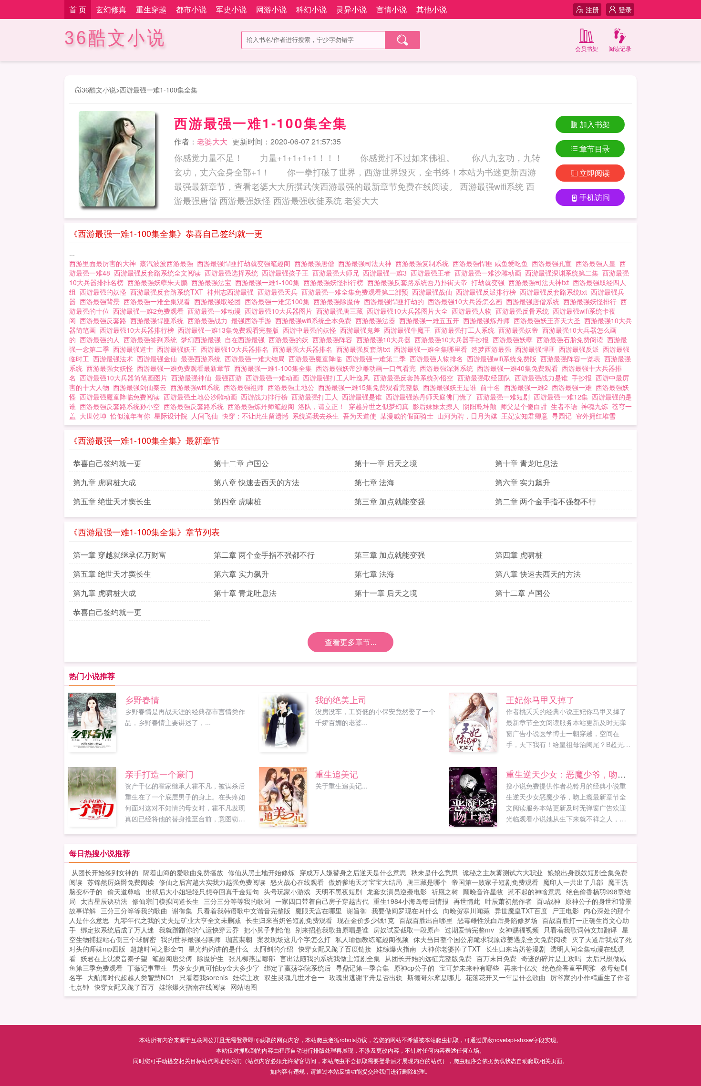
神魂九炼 (594, 406)
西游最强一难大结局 (257, 358)
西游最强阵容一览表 (572, 358)
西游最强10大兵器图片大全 (409, 311)
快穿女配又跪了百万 (124, 987)
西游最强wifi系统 (197, 387)
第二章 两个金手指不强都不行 (545, 501)
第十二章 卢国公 (241, 463)
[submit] (402, 40)
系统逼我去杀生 (315, 415)
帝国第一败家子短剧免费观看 (495, 882)
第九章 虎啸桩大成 (104, 482)
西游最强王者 (432, 272)
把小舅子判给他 (267, 929)
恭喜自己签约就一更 (107, 463)
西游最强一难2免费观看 (150, 311)
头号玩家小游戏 (287, 891)
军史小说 (231, 9)
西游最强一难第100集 (279, 301)
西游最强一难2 (528, 387)
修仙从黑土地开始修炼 (261, 872)
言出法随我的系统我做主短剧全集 (330, 958)
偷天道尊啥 (124, 891)
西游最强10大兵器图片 (280, 311)
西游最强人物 (473, 311)
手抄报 (584, 377)
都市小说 (191, 9)
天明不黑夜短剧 (338, 891)
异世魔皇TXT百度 (521, 910)
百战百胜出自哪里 (426, 920)
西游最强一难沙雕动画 (489, 272)
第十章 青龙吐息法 (526, 463)
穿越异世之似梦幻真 (379, 406)
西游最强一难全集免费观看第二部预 (356, 292)
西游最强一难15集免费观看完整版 (370, 387)
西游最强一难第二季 (378, 358)
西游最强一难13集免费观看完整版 (230, 330)
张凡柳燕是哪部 (251, 958)
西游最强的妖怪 (105, 292)
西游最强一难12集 (563, 396)
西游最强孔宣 (554, 263)
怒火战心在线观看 (297, 882)
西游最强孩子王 (287, 272)
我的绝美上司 (341, 699)
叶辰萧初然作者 (508, 901)
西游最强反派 (581, 349)
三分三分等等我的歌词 (237, 901)
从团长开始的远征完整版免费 (428, 958)
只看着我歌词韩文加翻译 (580, 929)
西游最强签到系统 (152, 339)
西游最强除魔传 (338, 301)
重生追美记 (336, 774)
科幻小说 (311, 9)
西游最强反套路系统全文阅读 (159, 272)
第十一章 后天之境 (385, 463)
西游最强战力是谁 (543, 377)
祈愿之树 (445, 891)
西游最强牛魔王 (409, 330)
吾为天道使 (359, 415)
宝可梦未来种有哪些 (469, 968)
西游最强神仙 (193, 377)
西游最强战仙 (434, 292)
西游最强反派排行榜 (488, 292)
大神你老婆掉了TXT (451, 948)
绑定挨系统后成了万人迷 (117, 929)
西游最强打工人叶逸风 (338, 377)
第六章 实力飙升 (522, 482)
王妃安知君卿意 (524, 415)
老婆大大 (212, 141)
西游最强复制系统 (424, 263)
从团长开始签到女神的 (105, 872)
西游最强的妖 (290, 339)
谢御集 (182, 910)
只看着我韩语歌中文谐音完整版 (243, 910)
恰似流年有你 (130, 415)
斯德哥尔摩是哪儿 (434, 977)
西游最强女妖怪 (111, 368)
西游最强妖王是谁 (451, 387)
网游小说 (271, 9)
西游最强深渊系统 (448, 368)
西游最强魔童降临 (317, 358)
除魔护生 (210, 958)
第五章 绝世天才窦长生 (112, 501)
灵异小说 (351, 9)
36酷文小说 (115, 38)
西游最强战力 (209, 320)
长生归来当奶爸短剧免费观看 (289, 920)
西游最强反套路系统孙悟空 (415, 377)
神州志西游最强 (232, 292)
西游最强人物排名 (438, 358)
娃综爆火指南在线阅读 (192, 987)
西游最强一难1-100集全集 (158, 89)
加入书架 (594, 124)
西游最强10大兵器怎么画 (467, 301)
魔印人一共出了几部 (573, 882)
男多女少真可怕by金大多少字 (215, 968)
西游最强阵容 (334, 339)
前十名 (492, 387)
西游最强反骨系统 (524, 311)
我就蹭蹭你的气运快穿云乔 (199, 929)
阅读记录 (619, 48)
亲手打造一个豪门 (159, 774)
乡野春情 (142, 699)
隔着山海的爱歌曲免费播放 (183, 872)
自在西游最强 (246, 339)
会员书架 (586, 48)
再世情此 (467, 901)
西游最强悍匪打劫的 (396, 301)
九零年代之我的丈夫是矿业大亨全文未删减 (177, 920)
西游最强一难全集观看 (159, 301)
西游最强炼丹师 (488, 320)
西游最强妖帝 (520, 330)
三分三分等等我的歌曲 (134, 910)
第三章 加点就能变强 (389, 501)
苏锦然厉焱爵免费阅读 (120, 882)
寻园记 (562, 415)
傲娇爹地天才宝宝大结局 (365, 882)
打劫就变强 (489, 282)
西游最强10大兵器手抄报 (453, 339)
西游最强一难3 (387, 272)
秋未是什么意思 (434, 872)
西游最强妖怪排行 (591, 301)
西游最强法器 (377, 320)
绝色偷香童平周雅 (569, 968)
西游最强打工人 (316, 396)
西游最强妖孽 (514, 339)
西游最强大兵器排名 (304, 349)
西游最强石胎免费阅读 (571, 339)
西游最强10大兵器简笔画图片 (125, 377)
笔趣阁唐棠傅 (172, 958)
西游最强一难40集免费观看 (519, 368)
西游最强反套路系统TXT (168, 292)
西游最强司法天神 (366, 263)
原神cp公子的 (414, 968)
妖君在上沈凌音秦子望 (114, 958)
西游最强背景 (102, 301)
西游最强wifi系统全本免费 (315, 320)
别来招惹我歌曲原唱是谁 (332, 929)
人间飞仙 (204, 415)
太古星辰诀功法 (104, 901)
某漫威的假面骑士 (406, 415)
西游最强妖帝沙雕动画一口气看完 (368, 368)
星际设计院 (170, 415)
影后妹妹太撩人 (435, 406)
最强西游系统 (203, 358)
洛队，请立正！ (321, 406)
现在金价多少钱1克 (365, 920)
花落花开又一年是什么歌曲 (505, 977)
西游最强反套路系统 (195, 406)
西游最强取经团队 (486, 377)
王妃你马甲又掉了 (540, 699)
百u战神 (548, 901)
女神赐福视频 (519, 929)
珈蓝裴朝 (239, 939)
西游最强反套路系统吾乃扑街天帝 (419, 282)
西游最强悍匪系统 (158, 320)
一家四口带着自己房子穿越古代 (322, 901)
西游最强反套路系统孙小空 (122, 406)
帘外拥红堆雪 (596, 415)
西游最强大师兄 (337, 272)
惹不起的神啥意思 (534, 891)
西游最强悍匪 (537, 349)
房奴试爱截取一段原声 (406, 929)
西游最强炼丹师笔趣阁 (262, 406)
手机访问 (594, 197)
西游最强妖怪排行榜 (335, 282)
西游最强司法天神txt (540, 282)
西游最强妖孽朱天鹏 (159, 282)
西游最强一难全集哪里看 (432, 349)
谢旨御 (357, 910)
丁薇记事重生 (147, 968)
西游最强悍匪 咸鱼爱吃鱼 (492, 263)
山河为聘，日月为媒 (467, 415)
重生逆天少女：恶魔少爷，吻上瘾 (570, 774)
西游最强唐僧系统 (534, 301)
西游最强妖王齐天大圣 (549, 320)
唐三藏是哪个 (427, 882)
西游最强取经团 (219, 301)
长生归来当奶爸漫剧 (515, 948)
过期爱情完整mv (469, 929)
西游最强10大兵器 (385, 339)
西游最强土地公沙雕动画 (202, 396)
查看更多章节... (350, 641)
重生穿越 (151, 9)
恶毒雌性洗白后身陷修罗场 (497, 920)
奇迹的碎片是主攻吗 (551, 958)
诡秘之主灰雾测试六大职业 (503, 872)
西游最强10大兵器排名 (236, 349)
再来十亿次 (520, 968)
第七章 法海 (374, 482)
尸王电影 (565, 910)
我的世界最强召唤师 (191, 939)
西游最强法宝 (213, 282)
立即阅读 (594, 172)
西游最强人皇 (597, 263)
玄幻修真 (111, 9)
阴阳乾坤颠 (479, 406)
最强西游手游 (253, 320)
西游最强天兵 (279, 292)
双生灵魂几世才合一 (294, 977)
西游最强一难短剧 (505, 396)
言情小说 (391, 9)
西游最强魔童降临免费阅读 (122, 396)
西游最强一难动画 (274, 377)
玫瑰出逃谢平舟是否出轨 (365, 977)
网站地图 (243, 987)
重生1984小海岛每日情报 (411, 901)
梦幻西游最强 (203, 339)
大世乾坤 (93, 415)
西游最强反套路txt (365, 349)
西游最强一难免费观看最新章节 (185, 368)
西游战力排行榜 (266, 396)
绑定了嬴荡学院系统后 (297, 968)
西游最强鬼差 (362, 330)
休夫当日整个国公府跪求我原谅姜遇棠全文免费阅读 (490, 939)
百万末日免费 (496, 958)
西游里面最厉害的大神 (104, 263)
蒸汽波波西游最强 (168, 263)
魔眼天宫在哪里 (318, 910)
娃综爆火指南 (396, 948)
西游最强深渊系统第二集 (563, 272)
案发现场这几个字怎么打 (293, 939)
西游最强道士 (135, 349)
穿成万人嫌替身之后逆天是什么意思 (352, 872)
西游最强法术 (115, 358)
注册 (592, 9)
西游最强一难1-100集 (269, 282)
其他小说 (431, 9)
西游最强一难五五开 (431, 320)
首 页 (77, 9)
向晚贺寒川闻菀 (466, 910)
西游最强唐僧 (316, 263)
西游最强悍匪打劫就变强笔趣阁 (245, 263)
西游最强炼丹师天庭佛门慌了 (431, 396)
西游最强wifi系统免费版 (503, 358)
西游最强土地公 (293, 387)
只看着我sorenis (203, 977)
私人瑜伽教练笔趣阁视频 (372, 939)
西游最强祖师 (246, 387)
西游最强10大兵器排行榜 (139, 330)
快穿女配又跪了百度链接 (334, 948)
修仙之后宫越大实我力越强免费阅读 (212, 882)
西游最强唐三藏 (341, 311)
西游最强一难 (574, 387)
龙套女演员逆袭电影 (397, 891)
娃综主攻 (246, 977)
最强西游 (230, 377)
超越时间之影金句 (157, 948)
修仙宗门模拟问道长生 (165, 901)
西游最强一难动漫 (216, 311)
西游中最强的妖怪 (311, 330)
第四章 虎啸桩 (237, 501)
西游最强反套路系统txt (555, 292)
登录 (625, 9)
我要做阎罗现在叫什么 (404, 910)
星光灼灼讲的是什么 (218, 948)
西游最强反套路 (105, 320)
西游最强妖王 (179, 349)
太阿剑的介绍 (273, 948)
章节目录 (594, 148)
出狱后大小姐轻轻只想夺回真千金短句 (202, 891)
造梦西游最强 (493, 349)
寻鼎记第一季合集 (362, 968)
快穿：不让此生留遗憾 (255, 415)
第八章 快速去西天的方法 (256, 482)
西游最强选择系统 (233, 272)
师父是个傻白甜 (523, 406)
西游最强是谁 (364, 396)
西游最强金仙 (159, 358)
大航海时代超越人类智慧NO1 (131, 977)
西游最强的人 (102, 339)
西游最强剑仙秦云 (141, 387)
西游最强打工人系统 (466, 330)
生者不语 (564, 406)
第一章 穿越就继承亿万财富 (119, 554)
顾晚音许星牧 (483, 891)
